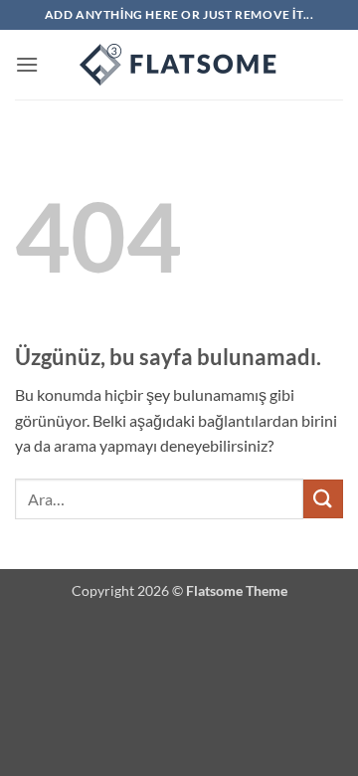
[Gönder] (323, 499)
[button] (27, 64)
